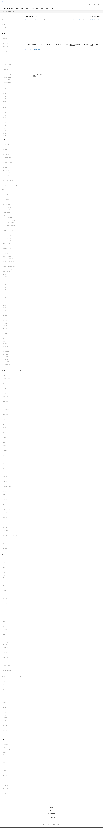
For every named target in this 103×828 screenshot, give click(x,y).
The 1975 (4, 463)
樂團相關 (3, 370)
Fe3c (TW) (5, 38)
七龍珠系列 (5, 325)
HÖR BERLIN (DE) (7, 59)
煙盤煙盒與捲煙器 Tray (7, 154)
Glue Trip (5, 476)
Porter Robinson (6, 538)
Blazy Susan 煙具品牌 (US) (8, 183)
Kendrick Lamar (6, 662)
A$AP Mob (5, 606)
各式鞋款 (4, 96)
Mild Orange (5, 481)
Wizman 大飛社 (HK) (7, 77)
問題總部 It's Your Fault (7, 530)
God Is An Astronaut (7, 512)
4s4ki (4, 608)
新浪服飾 (22, 8)
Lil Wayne (5, 621)
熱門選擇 (8, 8)
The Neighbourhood (7, 455)
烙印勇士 (4, 284)
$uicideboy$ (5, 642)
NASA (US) (5, 41)
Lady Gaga (5, 722)
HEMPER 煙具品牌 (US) (7, 175)
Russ (4, 562)
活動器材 (4, 135)
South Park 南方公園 (7, 240)
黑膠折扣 (4, 27)
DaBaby (4, 613)
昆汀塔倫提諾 (5, 341)
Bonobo (4, 780)
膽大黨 (4, 279)
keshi (4, 689)
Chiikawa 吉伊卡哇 (6, 271)
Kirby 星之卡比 (6, 276)
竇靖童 (4, 754)
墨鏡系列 (4, 98)
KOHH (4, 611)
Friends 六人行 (6, 274)
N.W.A (4, 580)
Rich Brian (5, 595)
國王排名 (4, 302)
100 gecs (4, 752)
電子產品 (4, 128)
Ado (3, 692)
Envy (4, 543)
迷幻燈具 (4, 110)
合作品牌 (32, 8)
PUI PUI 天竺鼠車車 (7, 361)
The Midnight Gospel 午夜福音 (9, 227)
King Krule (5, 445)
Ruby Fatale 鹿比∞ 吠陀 (7, 747)
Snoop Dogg (5, 634)
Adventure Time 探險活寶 (8, 230)
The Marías (5, 527)
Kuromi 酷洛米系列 (6, 199)
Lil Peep (4, 582)
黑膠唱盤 (4, 122)
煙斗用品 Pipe (5, 149)
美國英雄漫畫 (5, 346)
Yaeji (4, 765)
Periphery (5, 429)
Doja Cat (4, 704)
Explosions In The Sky (7, 509)
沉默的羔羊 (5, 333)
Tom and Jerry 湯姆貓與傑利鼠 (9, 266)
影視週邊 (27, 8)
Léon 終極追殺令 (6, 202)
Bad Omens (5, 383)
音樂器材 (4, 125)
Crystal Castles (6, 502)
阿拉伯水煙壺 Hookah (7, 141)
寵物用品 (4, 133)
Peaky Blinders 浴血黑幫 (8, 258)
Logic (4, 567)
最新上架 (4, 8)
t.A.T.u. (4, 494)
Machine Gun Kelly (7, 673)
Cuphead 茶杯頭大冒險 (7, 251)
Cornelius (5, 393)
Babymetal (5, 517)
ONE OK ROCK (6, 422)
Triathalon (5, 465)
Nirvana (4, 525)
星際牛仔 (4, 292)
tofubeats (5, 772)
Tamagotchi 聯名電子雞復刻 (8, 222)
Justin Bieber (5, 686)
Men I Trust (5, 458)
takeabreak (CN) (6, 48)
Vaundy (4, 699)
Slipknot (4, 442)
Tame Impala (5, 416)
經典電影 (4, 112)
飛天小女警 (5, 315)
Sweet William (6, 790)
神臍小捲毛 (5, 328)
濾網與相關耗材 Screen (7, 157)
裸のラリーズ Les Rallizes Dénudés (10, 535)
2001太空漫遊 (5, 196)
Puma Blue (5, 450)
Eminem (4, 588)
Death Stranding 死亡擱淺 (8, 233)
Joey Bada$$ (5, 639)
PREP (4, 424)
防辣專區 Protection (7, 152)
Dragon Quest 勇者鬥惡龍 (8, 215)
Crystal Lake (5, 396)
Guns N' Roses (6, 409)
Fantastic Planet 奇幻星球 (8, 269)
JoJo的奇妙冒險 (6, 356)
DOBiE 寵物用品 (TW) (7, 79)
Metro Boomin (6, 652)
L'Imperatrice (6, 520)
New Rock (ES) (6, 36)
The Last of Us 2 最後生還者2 (9, 261)
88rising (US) (5, 43)
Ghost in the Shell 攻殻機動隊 (9, 225)
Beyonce (4, 707)
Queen (4, 435)
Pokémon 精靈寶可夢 (7, 248)
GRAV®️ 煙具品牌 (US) (7, 172)
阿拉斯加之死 (5, 343)
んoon (4, 550)
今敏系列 (4, 289)
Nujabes (4, 616)
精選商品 (3, 19)
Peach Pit (5, 473)
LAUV (4, 681)
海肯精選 (12, 8)
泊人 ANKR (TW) (6, 54)
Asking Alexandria (7, 378)
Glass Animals (6, 406)
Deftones (5, 522)
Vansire (4, 545)
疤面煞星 (4, 297)
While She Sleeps (6, 499)
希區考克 (4, 287)
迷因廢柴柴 (5, 323)
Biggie (4, 575)
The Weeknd (5, 730)
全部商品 (3, 11)
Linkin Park (5, 414)
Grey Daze (5, 478)
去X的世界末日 (5, 349)
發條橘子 (4, 294)
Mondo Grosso (6, 483)
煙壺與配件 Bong (6, 144)
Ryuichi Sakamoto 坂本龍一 (8, 744)
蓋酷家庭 (4, 305)
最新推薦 (3, 17)
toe (3, 468)
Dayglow (4, 770)
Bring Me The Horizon (7, 388)
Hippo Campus (6, 507)
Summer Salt (5, 440)
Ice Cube (4, 593)
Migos (4, 569)
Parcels (4, 373)
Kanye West (5, 631)
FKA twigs (5, 710)
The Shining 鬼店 (6, 204)
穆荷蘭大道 (5, 336)
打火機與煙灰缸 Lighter (7, 165)
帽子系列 (4, 93)
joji (3, 559)
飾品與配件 (5, 101)
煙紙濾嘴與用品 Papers (7, 159)
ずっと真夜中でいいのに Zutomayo (9, 532)
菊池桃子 (4, 715)
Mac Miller (5, 603)
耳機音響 (4, 117)
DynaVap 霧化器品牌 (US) (8, 180)
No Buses (5, 489)
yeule (4, 759)
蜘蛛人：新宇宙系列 (6, 367)
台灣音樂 (4, 115)
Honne (4, 767)
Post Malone (5, 655)
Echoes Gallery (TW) (7, 74)
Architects (5, 375)
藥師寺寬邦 (5, 720)
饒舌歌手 (42, 8)
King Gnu (5, 491)
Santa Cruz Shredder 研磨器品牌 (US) (10, 185)
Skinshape (5, 514)
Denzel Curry (5, 647)
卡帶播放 (4, 120)
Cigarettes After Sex (7, 401)
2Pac (4, 564)
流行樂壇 (47, 8)
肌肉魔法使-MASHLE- (7, 364)
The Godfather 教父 (7, 209)
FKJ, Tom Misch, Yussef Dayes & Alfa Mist (11, 796)
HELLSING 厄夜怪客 (7, 207)
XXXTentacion (6, 649)
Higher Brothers (6, 665)
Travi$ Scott (5, 636)
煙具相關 (17, 8)
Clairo (4, 762)
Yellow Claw (5, 788)
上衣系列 (4, 88)
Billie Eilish (5, 679)
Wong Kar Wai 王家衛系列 (8, 263)
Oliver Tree (5, 624)
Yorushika (5, 404)
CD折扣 (4, 29)
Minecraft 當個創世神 (7, 212)
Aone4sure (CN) (6, 56)
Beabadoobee (5, 386)
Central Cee (5, 657)
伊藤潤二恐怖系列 (6, 359)
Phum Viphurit (6, 504)
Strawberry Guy (6, 793)
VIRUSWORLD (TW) (7, 64)
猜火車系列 (5, 312)
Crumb (4, 391)
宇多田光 (4, 712)
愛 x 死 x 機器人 (6, 354)
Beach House (5, 540)
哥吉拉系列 (5, 310)
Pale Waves (5, 432)
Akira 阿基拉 (5, 194)
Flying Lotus (5, 777)
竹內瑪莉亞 (5, 717)
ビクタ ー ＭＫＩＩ (6, 749)
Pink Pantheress (6, 735)
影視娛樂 (3, 189)
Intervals (5, 411)
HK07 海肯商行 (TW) (7, 69)
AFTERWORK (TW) (13, 11)
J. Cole (4, 572)
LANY (4, 419)
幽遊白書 (4, 307)
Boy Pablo (5, 380)
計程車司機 (5, 330)
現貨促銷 (3, 24)
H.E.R (4, 694)
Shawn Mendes (6, 733)
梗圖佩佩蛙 (5, 320)
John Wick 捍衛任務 (7, 256)
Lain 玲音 (5, 191)
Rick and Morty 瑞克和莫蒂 (8, 217)
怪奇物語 (4, 282)
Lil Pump (5, 585)
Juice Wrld (5, 598)
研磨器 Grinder (6, 147)
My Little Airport (6, 437)
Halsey (4, 697)
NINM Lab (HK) (6, 51)
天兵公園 (4, 300)
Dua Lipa (5, 684)
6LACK (4, 577)
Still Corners (5, 447)
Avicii (4, 757)
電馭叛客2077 (5, 338)
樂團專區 (37, 8)
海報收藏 (4, 107)
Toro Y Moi (5, 775)
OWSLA (4, 783)
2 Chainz (4, 590)
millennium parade (7, 486)
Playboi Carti (5, 644)
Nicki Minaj (5, 629)
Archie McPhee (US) (7, 72)
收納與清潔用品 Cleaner (7, 162)
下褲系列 (4, 91)
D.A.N (4, 398)
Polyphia (4, 427)
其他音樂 (52, 8)
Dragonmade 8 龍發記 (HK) (8, 82)
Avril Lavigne (5, 728)
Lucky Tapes (5, 496)
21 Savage (5, 600)
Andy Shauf (5, 785)
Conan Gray (5, 725)
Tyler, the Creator (6, 667)
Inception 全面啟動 (6, 253)
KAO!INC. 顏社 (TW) (7, 66)
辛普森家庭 (5, 318)
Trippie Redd (5, 660)
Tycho (4, 460)
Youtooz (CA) (5, 46)
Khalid (3, 739)
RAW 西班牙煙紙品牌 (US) (8, 178)
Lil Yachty (5, 618)
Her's (4, 471)
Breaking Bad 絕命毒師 (7, 235)
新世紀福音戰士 (6, 351)
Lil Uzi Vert (5, 626)
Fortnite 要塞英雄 (6, 245)
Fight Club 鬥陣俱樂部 (7, 238)
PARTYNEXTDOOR (7, 670)
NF (3, 557)
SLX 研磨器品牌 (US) (7, 170)
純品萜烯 (4, 130)
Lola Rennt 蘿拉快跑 (7, 243)
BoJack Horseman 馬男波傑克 (9, 220)
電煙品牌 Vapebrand (7, 167)
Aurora (4, 702)
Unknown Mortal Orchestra (8, 453)
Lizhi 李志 (5, 548)
